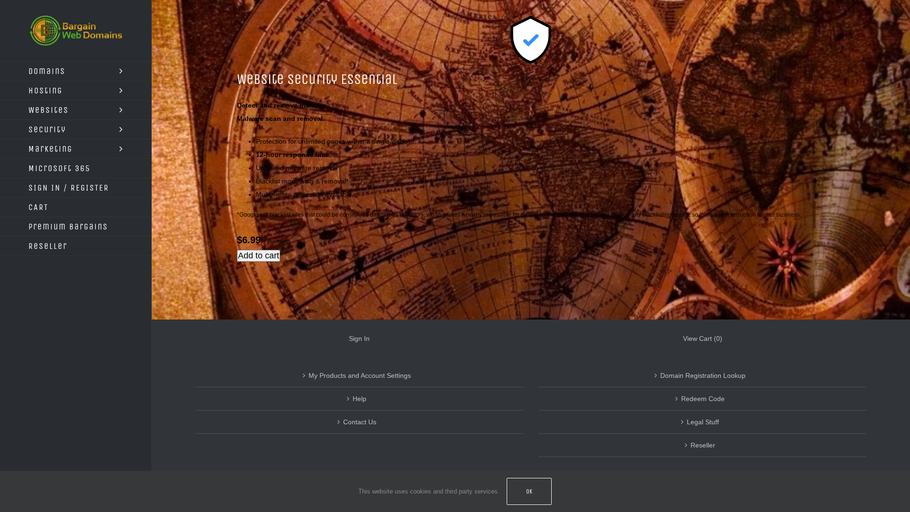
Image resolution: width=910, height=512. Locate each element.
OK (529, 491)
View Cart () (702, 338)
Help (359, 398)
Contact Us (359, 422)
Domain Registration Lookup (703, 375)
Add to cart (258, 255)
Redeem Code (703, 398)
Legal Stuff (703, 422)
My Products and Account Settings (360, 375)
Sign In (359, 338)
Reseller (703, 445)
